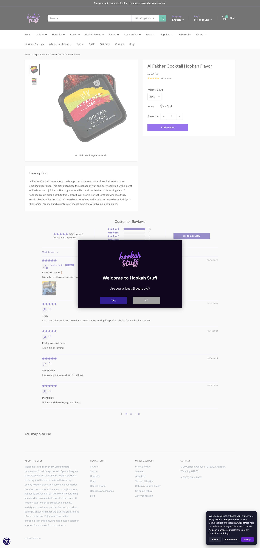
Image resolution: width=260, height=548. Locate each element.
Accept (247, 539)
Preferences (231, 539)
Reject (215, 539)
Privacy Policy (221, 533)
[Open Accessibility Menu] (7, 541)
